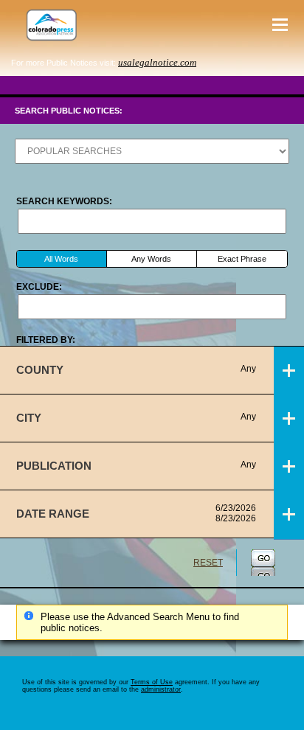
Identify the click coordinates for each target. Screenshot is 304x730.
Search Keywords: (64, 201)
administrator (161, 689)
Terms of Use (152, 682)
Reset (208, 562)
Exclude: (39, 287)
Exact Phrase (242, 258)
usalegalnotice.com (157, 62)
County (136, 370)
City (136, 417)
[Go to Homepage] (48, 24)
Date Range (136, 513)
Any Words (151, 258)
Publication (136, 465)
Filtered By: (45, 340)
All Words (61, 258)
